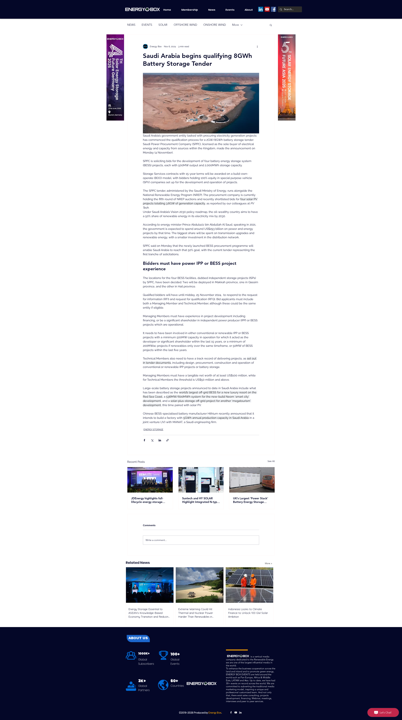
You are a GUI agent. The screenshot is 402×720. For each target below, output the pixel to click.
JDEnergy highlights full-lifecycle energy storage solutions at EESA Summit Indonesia (148, 500)
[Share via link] (167, 440)
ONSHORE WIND (214, 25)
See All (271, 461)
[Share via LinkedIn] (159, 440)
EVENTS (147, 25)
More (235, 25)
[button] (232, 10)
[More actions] (257, 46)
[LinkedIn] (260, 9)
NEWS (131, 25)
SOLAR (162, 25)
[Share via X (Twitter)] (152, 440)
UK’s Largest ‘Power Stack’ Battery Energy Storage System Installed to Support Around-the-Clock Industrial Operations (251, 500)
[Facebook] (273, 9)
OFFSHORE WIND (185, 25)
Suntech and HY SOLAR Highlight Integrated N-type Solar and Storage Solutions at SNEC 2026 (200, 500)
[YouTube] (267, 9)
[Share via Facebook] (144, 440)
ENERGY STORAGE (153, 429)
